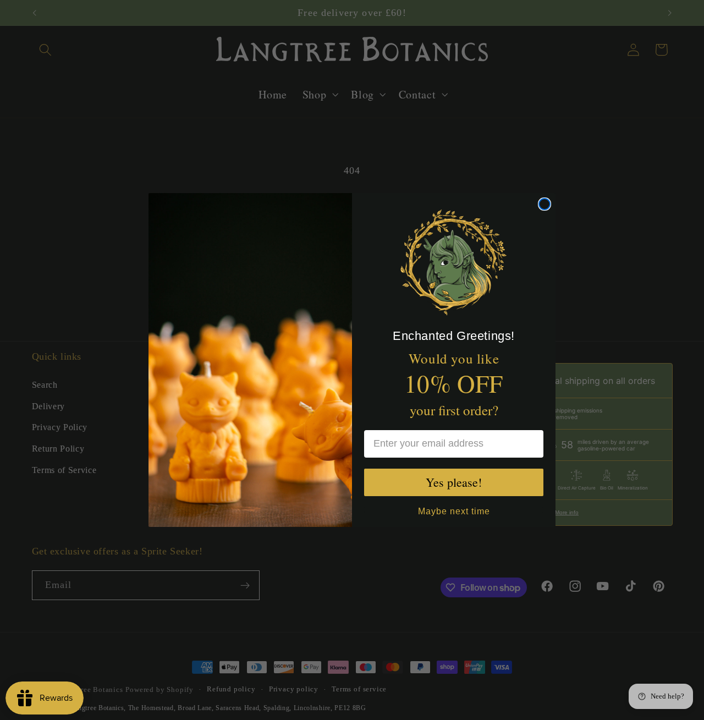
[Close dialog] (544, 204)
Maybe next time (454, 510)
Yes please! (454, 482)
